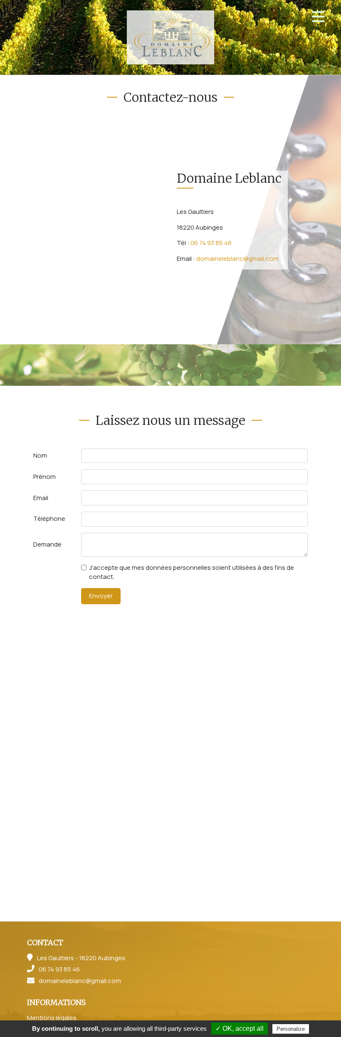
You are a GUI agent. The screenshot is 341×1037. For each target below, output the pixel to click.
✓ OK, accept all (239, 1028)
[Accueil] (170, 37)
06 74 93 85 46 (211, 242)
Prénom (44, 476)
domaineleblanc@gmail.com (237, 258)
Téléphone (49, 518)
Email (40, 497)
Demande (47, 544)
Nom (40, 455)
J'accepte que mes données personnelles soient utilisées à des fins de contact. (191, 572)
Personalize (291, 1029)
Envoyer (101, 595)
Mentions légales (52, 1017)
